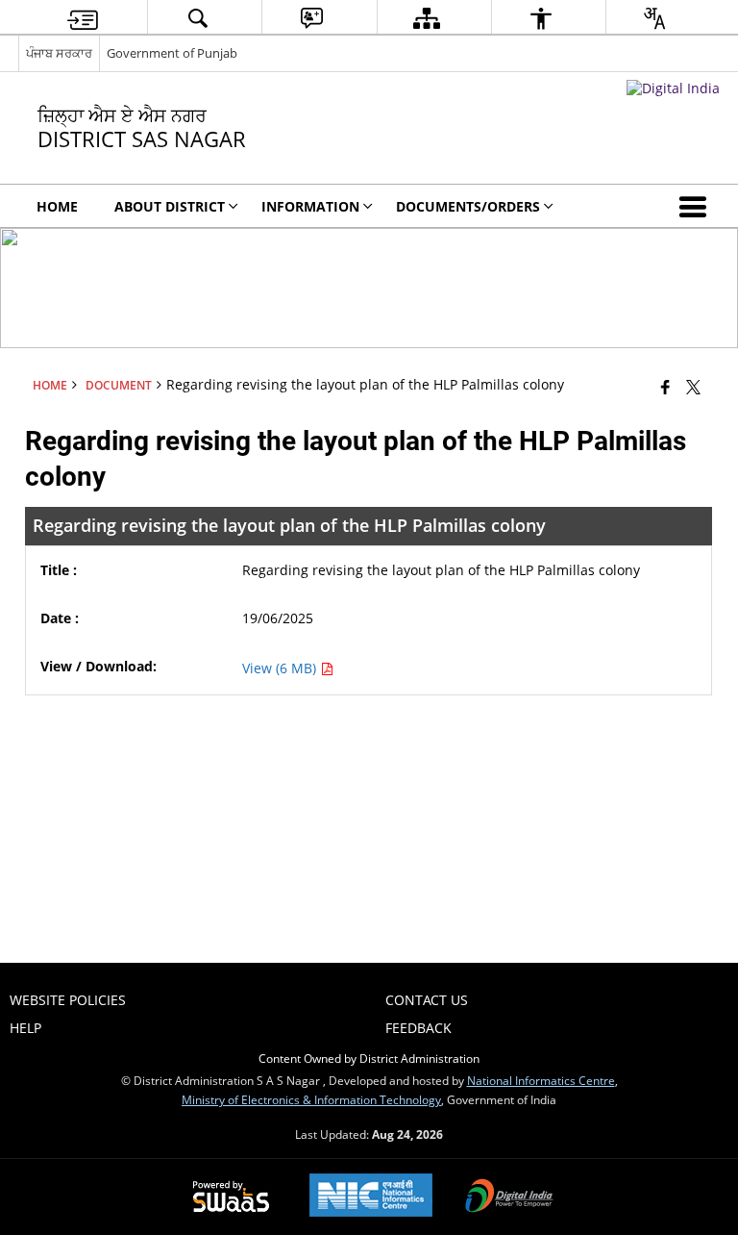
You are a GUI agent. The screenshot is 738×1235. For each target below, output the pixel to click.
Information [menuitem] (310, 206)
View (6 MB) (281, 668)
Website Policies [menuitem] (68, 1000)
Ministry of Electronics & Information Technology (311, 1099)
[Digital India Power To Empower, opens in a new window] (509, 1197)
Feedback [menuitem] (418, 1028)
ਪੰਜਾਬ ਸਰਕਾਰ (59, 53)
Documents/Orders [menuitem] (468, 206)
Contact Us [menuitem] (426, 1000)
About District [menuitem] (169, 206)
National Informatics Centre (541, 1080)
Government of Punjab (172, 53)
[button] (697, 206)
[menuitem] (83, 18)
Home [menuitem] (57, 206)
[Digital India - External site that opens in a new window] (673, 88)
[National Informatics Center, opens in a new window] (371, 1197)
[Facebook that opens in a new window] (665, 386)
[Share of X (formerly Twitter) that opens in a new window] (693, 386)
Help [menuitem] (25, 1028)
